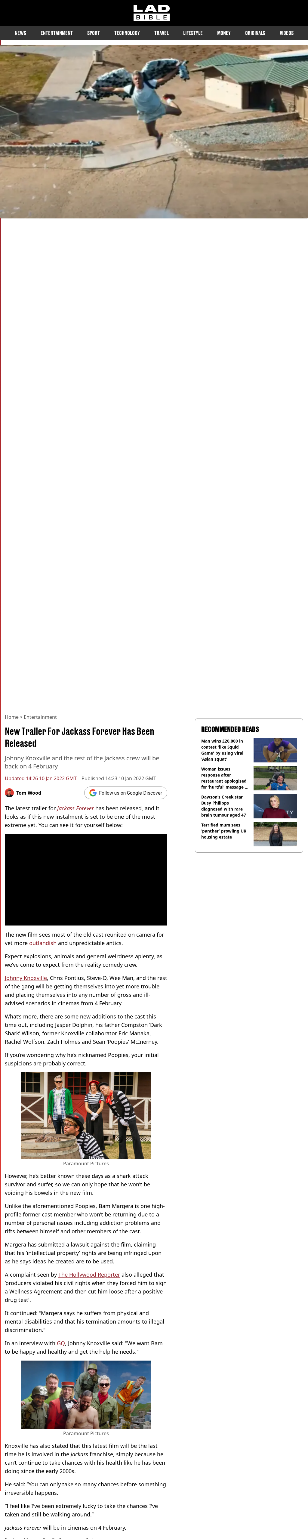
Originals (255, 33)
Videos (287, 33)
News (20, 33)
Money (224, 33)
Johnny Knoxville (26, 977)
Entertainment (57, 33)
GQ (61, 1343)
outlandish (43, 943)
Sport (93, 33)
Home (12, 717)
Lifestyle (193, 33)
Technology (127, 33)
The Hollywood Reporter (89, 1274)
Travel (161, 33)
